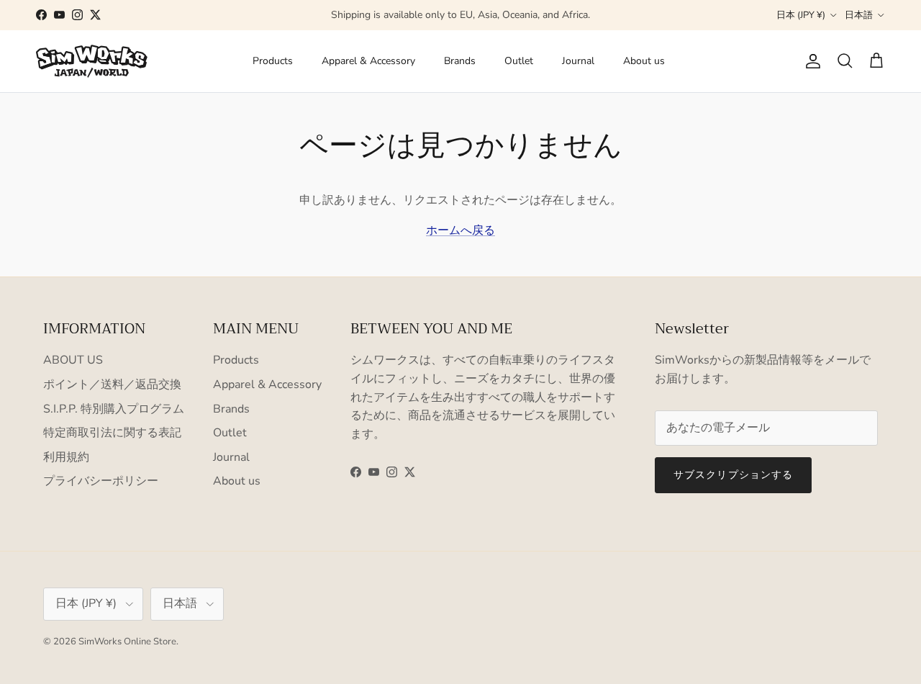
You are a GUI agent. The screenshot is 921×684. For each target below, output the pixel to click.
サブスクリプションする (733, 475)
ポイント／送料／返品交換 (112, 384)
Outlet (518, 61)
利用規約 (66, 457)
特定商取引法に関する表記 (112, 433)
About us (644, 61)
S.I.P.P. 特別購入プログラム (113, 409)
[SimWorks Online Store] (92, 61)
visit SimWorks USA (527, 20)
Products (273, 61)
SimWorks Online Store (127, 641)
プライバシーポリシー (100, 481)
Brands (460, 61)
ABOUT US (73, 360)
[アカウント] (810, 61)
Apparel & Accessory (368, 61)
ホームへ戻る (460, 230)
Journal (578, 61)
